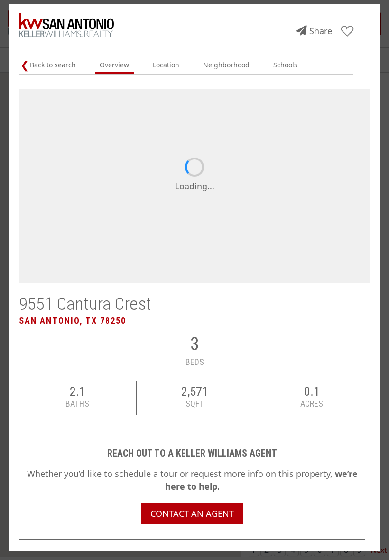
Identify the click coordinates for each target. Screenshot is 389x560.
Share (320, 31)
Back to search (53, 64)
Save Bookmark (347, 31)
